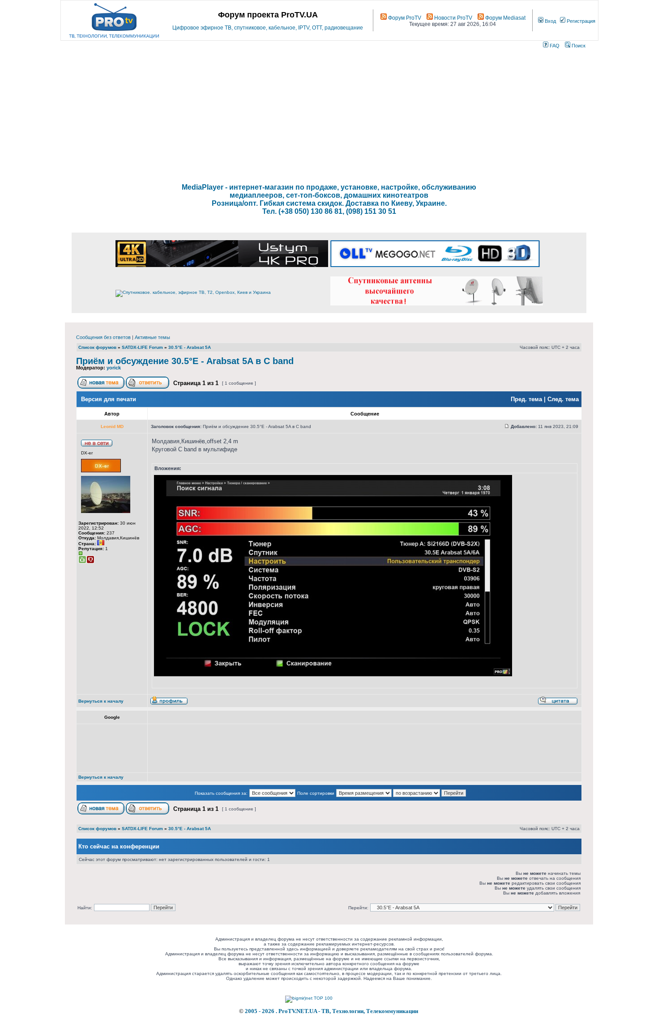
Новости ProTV (452, 18)
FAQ (554, 45)
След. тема (563, 399)
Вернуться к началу (101, 701)
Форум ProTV (404, 18)
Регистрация (580, 21)
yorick (114, 367)
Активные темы (152, 337)
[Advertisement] (329, 116)
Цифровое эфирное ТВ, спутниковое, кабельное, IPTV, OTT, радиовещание (267, 28)
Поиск (577, 45)
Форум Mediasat (505, 18)
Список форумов (97, 347)
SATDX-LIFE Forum (142, 347)
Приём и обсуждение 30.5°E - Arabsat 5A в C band (185, 361)
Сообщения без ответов (103, 337)
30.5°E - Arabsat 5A (189, 347)
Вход (549, 21)
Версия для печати (108, 399)
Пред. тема (526, 399)
